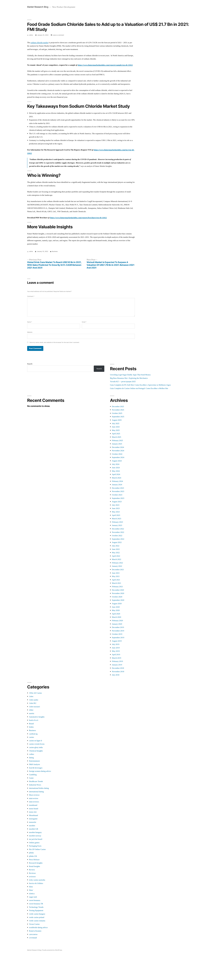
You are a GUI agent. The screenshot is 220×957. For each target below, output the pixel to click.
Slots (31, 887)
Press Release (34, 859)
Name (29, 322)
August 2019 (117, 641)
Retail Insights (34, 866)
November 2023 (118, 491)
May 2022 (116, 552)
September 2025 (118, 416)
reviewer (32, 876)
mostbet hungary (35, 832)
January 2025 (117, 444)
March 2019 (116, 658)
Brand (31, 723)
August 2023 (117, 501)
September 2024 (118, 457)
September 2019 (118, 637)
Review (32, 870)
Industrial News (35, 785)
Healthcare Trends (36, 781)
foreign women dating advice (40, 771)
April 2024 (116, 474)
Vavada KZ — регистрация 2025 (123, 381)
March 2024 (116, 478)
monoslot (32, 822)
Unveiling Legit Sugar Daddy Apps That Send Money (130, 375)
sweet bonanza (34, 900)
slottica (32, 893)
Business (55, 251)
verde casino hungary (37, 914)
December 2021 (118, 569)
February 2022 (117, 563)
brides (31, 727)
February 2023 (117, 522)
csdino (31, 754)
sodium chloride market (39, 42)
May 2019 (116, 651)
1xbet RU (32, 703)
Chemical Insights (36, 751)
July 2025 (115, 423)
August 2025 (117, 420)
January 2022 (117, 566)
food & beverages (35, 768)
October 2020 (117, 597)
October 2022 (117, 535)
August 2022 (117, 542)
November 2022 (118, 532)
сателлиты (33, 934)
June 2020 (116, 607)
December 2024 (118, 447)
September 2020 (118, 600)
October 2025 (117, 413)
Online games (34, 842)
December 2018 (118, 668)
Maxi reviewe (34, 795)
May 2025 (116, 430)
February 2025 (117, 440)
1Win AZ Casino (35, 693)
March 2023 (116, 518)
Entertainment (34, 761)
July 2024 (115, 464)
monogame (33, 819)
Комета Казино (35, 931)
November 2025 (118, 410)
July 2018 (115, 675)
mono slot (33, 812)
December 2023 (118, 488)
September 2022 (118, 539)
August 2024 (117, 461)
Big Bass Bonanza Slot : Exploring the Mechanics (129, 378)
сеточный (33, 937)
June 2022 (116, 549)
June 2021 (116, 573)
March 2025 (116, 437)
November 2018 (118, 671)
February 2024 (117, 481)
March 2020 (116, 617)
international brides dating (39, 788)
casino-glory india (36, 747)
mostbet (32, 825)
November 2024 (118, 450)
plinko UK (33, 856)
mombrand (33, 805)
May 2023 (116, 512)
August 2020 (117, 603)
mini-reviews (34, 802)
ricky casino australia (37, 880)
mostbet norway (35, 836)
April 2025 (116, 433)
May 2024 (116, 471)
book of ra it (33, 720)
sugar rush (33, 897)
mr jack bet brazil (35, 839)
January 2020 (117, 624)
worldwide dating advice (38, 927)
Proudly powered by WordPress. (52, 950)
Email (84, 322)
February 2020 (117, 620)
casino (31, 737)
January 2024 (117, 484)
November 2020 (118, 593)
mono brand (33, 808)
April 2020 (116, 614)
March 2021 (116, 583)
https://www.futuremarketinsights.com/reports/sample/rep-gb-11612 (105, 65)
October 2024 (117, 454)
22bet (31, 710)
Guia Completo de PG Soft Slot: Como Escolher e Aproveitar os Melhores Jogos (140, 385)
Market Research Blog (37, 7)
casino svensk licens (37, 744)
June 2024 (116, 467)
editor (31, 35)
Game (31, 778)
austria (31, 713)
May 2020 (116, 610)
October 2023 (117, 495)
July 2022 (115, 546)
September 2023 (118, 498)
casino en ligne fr (35, 740)
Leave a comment (58, 35)
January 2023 (117, 525)
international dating (36, 791)
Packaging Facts (35, 846)
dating (31, 757)
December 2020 (118, 590)
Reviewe (32, 873)
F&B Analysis (34, 764)
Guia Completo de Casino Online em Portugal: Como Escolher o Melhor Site (139, 388)
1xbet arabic (33, 700)
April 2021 (116, 580)
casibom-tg (33, 734)
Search (29, 364)
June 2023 (116, 508)
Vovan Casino (34, 924)
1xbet (31, 696)
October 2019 (117, 634)
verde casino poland (36, 917)
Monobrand (33, 815)
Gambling (33, 774)
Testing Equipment (36, 910)
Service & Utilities (36, 883)
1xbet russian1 (34, 706)
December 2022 (118, 529)
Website (29, 332)
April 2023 (116, 515)
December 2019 (118, 627)
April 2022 (116, 556)
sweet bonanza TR (36, 903)
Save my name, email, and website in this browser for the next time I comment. (54, 342)
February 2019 (117, 661)
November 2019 (118, 631)
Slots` (31, 890)
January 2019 (117, 665)
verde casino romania (37, 920)
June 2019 (116, 648)
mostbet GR (33, 829)
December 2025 (118, 406)
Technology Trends (36, 907)
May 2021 (116, 576)
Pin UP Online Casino (37, 849)
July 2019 (115, 644)
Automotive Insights (37, 717)
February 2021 (117, 586)
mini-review (33, 798)
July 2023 (115, 505)
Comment (30, 296)
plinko (31, 853)
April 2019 (116, 654)
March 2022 (116, 559)
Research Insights (36, 863)
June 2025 (116, 427)
